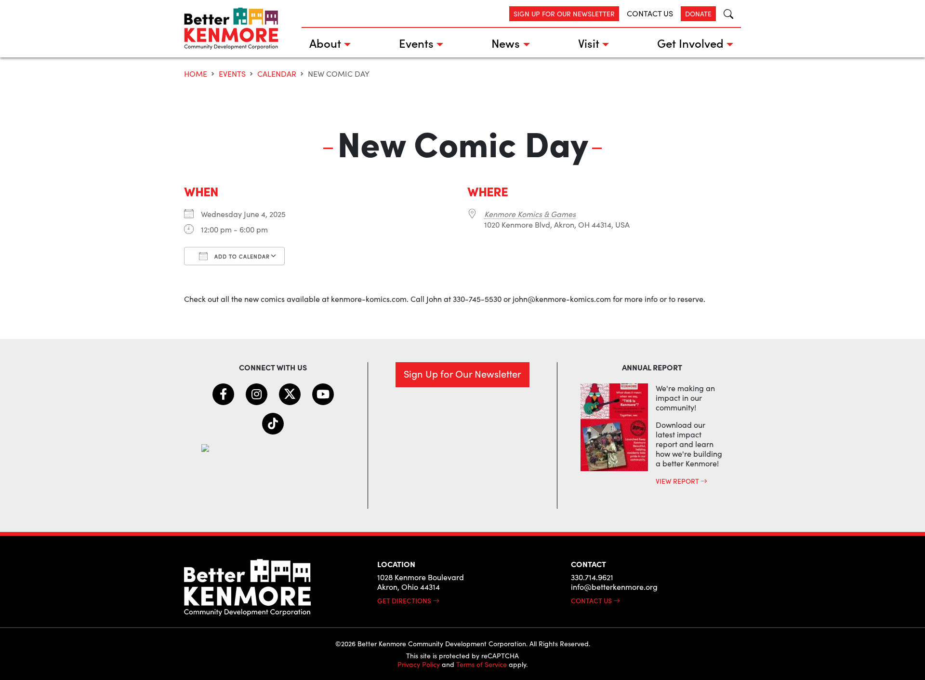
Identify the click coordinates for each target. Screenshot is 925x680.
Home (195, 73)
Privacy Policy (418, 664)
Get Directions (405, 600)
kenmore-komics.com (369, 299)
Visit (588, 43)
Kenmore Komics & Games (530, 214)
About (325, 43)
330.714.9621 (592, 577)
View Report (678, 481)
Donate (698, 13)
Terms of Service (481, 664)
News (505, 43)
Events (416, 43)
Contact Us (650, 13)
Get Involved (690, 43)
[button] (724, 14)
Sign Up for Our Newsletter (564, 13)
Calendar (276, 73)
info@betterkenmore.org (614, 587)
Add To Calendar (241, 256)
